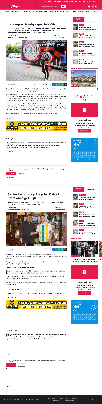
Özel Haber (39, 11)
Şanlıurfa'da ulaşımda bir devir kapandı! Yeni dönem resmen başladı (87, 46)
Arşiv (67, 398)
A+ (47, 84)
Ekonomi (80, 11)
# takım (21, 293)
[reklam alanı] (36, 126)
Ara (63, 6)
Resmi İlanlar (16, 11)
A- (50, 84)
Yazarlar (8, 11)
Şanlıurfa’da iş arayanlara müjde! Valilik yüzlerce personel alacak (87, 63)
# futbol (34, 293)
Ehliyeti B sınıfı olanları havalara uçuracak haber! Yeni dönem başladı (87, 55)
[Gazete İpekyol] (15, 6)
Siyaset (31, 11)
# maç (27, 293)
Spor (74, 11)
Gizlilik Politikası (56, 400)
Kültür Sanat (54, 11)
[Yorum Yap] (43, 84)
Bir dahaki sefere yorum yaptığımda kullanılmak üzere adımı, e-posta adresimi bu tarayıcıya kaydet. (37, 169)
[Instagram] (96, 399)
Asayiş (46, 11)
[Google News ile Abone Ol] (11, 84)
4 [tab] (87, 96)
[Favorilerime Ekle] (39, 84)
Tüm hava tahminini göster (84, 159)
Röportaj (68, 11)
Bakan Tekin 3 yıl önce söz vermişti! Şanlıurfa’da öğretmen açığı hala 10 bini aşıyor (85, 261)
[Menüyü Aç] (5, 6)
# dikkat (50, 293)
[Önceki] (74, 99)
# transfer (58, 293)
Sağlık (87, 11)
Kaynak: (9, 118)
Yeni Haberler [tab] (90, 19)
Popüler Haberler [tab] (78, 19)
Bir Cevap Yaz (10, 139)
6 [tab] (84, 99)
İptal (16, 330)
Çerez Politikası (69, 400)
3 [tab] (84, 96)
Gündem (24, 11)
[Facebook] (89, 399)
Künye (61, 398)
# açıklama (42, 293)
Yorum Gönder (11, 173)
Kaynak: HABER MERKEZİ (13, 289)
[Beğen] (35, 84)
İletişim (74, 398)
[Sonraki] (95, 99)
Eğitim (62, 11)
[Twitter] (92, 399)
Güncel (81, 33)
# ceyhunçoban (11, 297)
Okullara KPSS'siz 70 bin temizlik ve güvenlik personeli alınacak (87, 37)
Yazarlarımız (52, 398)
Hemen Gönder (84, 130)
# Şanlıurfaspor (11, 293)
